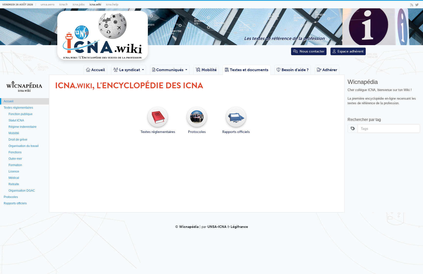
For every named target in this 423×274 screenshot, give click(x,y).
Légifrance (239, 227)
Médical (14, 178)
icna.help (112, 4)
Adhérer (329, 69)
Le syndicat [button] (130, 69)
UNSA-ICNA (216, 227)
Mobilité (209, 69)
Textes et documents (249, 69)
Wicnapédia (189, 227)
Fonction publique (21, 114)
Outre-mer (15, 158)
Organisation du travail (24, 146)
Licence (14, 171)
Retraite (14, 184)
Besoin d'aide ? (295, 69)
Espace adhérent (351, 51)
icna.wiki (95, 4)
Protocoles (11, 197)
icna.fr (63, 4)
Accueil (98, 69)
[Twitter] (417, 4)
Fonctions (15, 152)
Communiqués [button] (170, 69)
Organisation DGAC (22, 190)
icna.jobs (79, 4)
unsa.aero (47, 4)
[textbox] (385, 128)
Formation (15, 165)
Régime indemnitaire (22, 127)
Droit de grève (18, 139)
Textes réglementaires (18, 107)
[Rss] (412, 4)
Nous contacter (312, 51)
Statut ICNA (16, 120)
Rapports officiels (15, 203)
